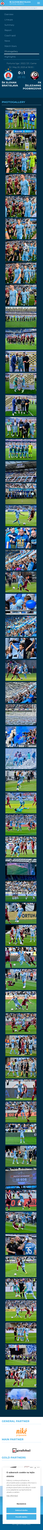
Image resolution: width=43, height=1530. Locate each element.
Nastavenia (21, 1504)
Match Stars (10, 46)
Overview (8, 14)
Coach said (10, 35)
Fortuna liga (31, 8)
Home (4, 8)
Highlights (10, 57)
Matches (10, 8)
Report (8, 30)
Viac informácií (12, 1496)
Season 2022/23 (20, 8)
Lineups (9, 20)
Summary (9, 25)
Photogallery (11, 51)
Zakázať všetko (21, 1510)
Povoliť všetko (21, 1517)
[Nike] (21, 1432)
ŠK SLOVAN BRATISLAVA (20, 3)
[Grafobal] (21, 1450)
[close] (35, 1467)
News (7, 41)
